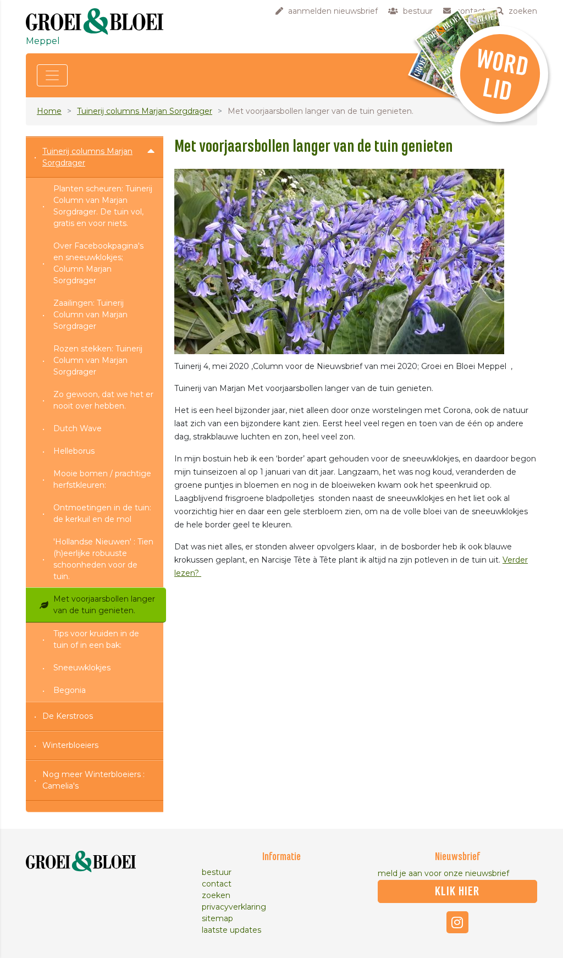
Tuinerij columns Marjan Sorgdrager (144, 111)
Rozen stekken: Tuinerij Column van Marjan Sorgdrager (97, 360)
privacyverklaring (234, 907)
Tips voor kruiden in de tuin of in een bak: (96, 639)
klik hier (457, 891)
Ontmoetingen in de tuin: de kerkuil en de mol (102, 513)
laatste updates (231, 930)
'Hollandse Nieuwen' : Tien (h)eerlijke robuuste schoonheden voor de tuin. (103, 559)
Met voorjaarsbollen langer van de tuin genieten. (104, 604)
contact (216, 884)
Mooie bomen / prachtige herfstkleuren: (102, 479)
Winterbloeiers (70, 745)
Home (49, 111)
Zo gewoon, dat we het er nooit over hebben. (103, 400)
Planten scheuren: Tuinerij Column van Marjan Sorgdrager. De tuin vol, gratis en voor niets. (102, 206)
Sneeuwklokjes (82, 668)
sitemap (217, 918)
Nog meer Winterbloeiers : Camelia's (93, 780)
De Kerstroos (67, 716)
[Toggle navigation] (52, 75)
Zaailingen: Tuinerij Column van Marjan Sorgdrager (90, 314)
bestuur (216, 872)
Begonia (69, 690)
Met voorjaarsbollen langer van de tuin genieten (313, 147)
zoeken (216, 895)
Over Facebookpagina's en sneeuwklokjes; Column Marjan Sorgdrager (98, 263)
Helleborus (74, 451)
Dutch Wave (77, 428)
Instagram (457, 922)
